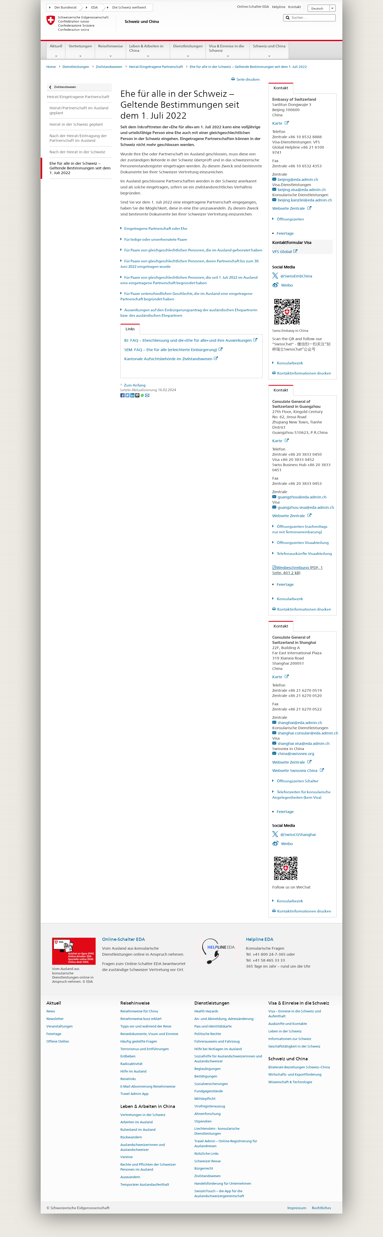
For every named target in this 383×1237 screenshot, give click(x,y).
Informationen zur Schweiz (289, 1039)
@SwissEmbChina (296, 276)
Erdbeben (127, 1056)
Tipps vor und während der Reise (145, 1026)
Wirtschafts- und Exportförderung (295, 1075)
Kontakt (278, 87)
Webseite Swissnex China (295, 770)
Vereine (126, 1157)
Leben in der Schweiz (285, 1031)
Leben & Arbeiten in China (146, 48)
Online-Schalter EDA (123, 939)
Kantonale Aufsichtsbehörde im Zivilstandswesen (168, 358)
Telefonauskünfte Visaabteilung (304, 553)
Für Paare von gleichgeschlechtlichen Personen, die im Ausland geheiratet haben (193, 250)
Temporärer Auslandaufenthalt (144, 1185)
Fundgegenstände (208, 1091)
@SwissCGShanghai (298, 834)
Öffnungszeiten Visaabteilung (302, 543)
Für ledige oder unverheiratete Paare (155, 239)
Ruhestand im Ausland (138, 1130)
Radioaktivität (131, 1064)
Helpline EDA (259, 939)
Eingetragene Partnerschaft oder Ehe (155, 228)
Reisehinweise (110, 46)
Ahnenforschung (207, 1114)
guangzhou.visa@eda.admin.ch (306, 507)
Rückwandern (131, 1137)
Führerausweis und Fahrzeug (217, 1041)
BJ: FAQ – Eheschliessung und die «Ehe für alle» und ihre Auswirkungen (188, 340)
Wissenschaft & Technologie (290, 1082)
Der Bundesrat (65, 7)
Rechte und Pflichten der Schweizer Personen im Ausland (148, 1167)
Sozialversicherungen (211, 1084)
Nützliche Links (206, 1154)
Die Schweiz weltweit (129, 7)
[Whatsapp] (142, 395)
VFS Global (282, 251)
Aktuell (56, 46)
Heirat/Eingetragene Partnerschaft (156, 67)
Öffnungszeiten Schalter (297, 781)
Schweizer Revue (207, 1161)
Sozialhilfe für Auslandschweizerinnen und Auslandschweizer (228, 1059)
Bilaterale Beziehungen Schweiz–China (299, 1067)
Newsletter (55, 1019)
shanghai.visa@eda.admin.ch (304, 743)
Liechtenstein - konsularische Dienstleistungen (216, 1131)
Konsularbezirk (289, 363)
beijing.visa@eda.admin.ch (302, 189)
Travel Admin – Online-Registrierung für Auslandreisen (225, 1143)
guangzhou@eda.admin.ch (302, 496)
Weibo (287, 285)
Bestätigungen (205, 1076)
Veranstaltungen (59, 1026)
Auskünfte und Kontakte (287, 1024)
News (50, 1011)
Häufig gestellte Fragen (138, 1041)
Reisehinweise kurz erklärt (141, 1019)
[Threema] (137, 395)
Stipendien (203, 1121)
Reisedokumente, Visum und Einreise (149, 1034)
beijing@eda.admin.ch (298, 179)
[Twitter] (127, 395)
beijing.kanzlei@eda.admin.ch (305, 200)
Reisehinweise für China (139, 1011)
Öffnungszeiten (290, 219)
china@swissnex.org (296, 753)
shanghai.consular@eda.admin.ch (308, 733)
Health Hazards (206, 1011)
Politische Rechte (207, 1034)
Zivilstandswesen (109, 67)
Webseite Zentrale (289, 208)
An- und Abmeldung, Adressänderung (224, 1019)
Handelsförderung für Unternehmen (222, 1183)
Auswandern (130, 1177)
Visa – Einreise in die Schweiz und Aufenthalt (294, 1014)
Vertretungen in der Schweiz (142, 1115)
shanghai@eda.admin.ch (300, 722)
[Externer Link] (287, 311)
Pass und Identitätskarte (213, 1026)
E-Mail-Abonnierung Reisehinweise (147, 1086)
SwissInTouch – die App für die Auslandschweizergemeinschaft (219, 1193)
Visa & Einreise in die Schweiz (226, 48)
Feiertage (285, 233)
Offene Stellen (57, 1041)
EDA (94, 7)
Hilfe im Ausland (133, 1071)
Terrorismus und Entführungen (144, 1049)
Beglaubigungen (207, 1069)
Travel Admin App (134, 1094)
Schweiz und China (269, 46)
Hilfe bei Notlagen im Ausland (218, 1049)
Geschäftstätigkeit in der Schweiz (294, 1046)
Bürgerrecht (203, 1169)
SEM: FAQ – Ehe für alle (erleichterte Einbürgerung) (170, 349)
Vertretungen (80, 46)
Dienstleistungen (188, 46)
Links (128, 328)
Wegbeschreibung (297, 570)
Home (51, 67)
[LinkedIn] (132, 395)
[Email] (147, 395)
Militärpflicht (204, 1099)
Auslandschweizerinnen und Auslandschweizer (142, 1147)
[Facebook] (122, 395)
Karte (277, 123)
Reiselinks (128, 1079)
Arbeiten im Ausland (136, 1122)
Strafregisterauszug (209, 1106)
